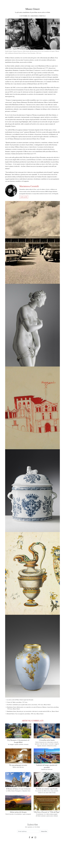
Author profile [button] (23, 197)
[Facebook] (29, 837)
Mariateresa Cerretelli (38, 16)
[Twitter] (32, 837)
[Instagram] (35, 837)
